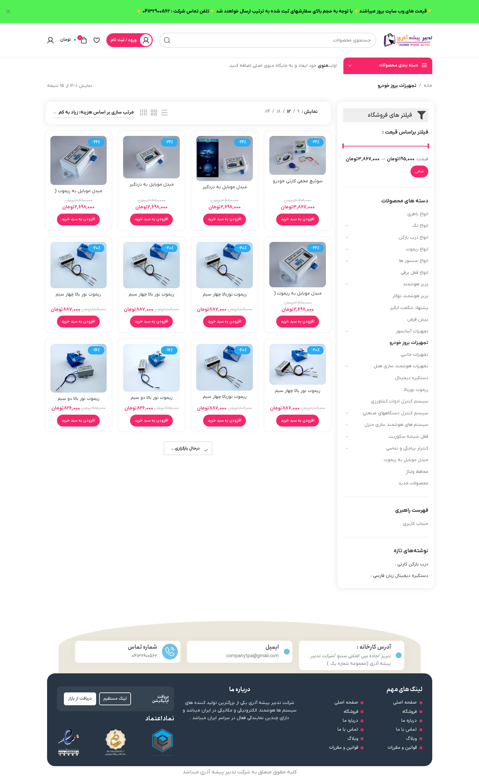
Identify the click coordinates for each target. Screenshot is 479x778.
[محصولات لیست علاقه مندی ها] (96, 40)
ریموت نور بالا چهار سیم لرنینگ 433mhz (151, 297)
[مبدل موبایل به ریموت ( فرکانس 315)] (78, 160)
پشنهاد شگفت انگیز (409, 308)
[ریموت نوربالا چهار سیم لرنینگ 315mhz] (224, 367)
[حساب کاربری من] (50, 40)
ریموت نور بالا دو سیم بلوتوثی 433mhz (152, 401)
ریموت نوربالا (416, 390)
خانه (428, 86)
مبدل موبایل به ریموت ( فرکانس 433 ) (298, 296)
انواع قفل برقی (414, 273)
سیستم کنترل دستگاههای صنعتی (395, 413)
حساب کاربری (415, 524)
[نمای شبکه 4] (143, 113)
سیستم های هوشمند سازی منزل (396, 425)
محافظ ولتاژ (417, 472)
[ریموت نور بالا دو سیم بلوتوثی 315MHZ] (78, 368)
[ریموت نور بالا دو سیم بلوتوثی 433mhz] (151, 368)
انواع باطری (417, 214)
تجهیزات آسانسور (412, 331)
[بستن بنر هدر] (8, 11)
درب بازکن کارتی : (411, 564)
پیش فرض (417, 319)
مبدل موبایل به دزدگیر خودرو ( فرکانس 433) (224, 190)
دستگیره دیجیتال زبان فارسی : (399, 576)
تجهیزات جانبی (414, 354)
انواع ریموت (417, 249)
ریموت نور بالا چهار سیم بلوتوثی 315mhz (78, 297)
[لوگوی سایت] (407, 40)
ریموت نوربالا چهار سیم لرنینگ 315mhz (225, 400)
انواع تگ (420, 225)
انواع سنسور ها (413, 261)
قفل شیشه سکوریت (408, 436)
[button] (297, 219)
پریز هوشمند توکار (410, 296)
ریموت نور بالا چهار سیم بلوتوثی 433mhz (297, 394)
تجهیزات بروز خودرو (408, 343)
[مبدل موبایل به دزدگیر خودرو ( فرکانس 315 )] (151, 157)
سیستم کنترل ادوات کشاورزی (399, 401)
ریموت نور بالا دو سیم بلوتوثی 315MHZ (78, 402)
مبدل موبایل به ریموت (406, 460)
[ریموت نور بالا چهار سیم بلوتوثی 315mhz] (78, 265)
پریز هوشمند (415, 284)
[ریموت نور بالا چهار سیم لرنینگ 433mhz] (151, 265)
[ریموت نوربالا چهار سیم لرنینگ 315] (224, 265)
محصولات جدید (413, 483)
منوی (323, 66)
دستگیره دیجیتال (411, 378)
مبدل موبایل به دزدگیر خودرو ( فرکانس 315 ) (151, 187)
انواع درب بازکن (413, 237)
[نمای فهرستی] (164, 113)
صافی (419, 171)
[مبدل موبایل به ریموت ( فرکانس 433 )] (297, 264)
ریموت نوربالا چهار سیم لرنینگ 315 (225, 297)
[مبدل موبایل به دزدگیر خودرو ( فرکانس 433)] (224, 158)
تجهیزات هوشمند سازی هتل (401, 366)
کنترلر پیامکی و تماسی (407, 448)
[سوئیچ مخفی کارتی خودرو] (297, 155)
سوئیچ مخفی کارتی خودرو (298, 181)
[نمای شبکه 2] (154, 113)
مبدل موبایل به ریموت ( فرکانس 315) (78, 194)
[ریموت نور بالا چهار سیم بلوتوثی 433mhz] (297, 364)
